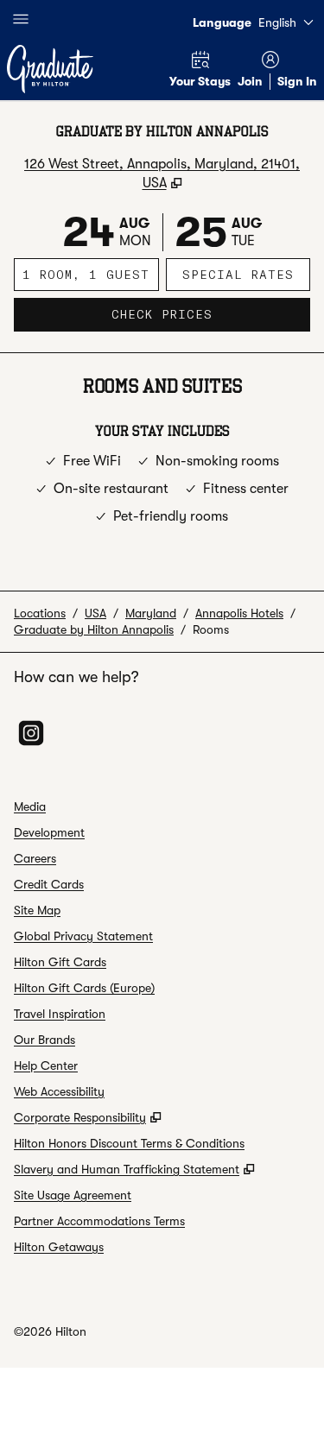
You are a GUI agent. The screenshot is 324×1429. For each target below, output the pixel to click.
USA (95, 613)
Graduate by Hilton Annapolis (94, 629)
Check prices (210, 314)
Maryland (150, 613)
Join (250, 81)
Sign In (297, 81)
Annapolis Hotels (239, 613)
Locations (40, 613)
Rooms (211, 629)
